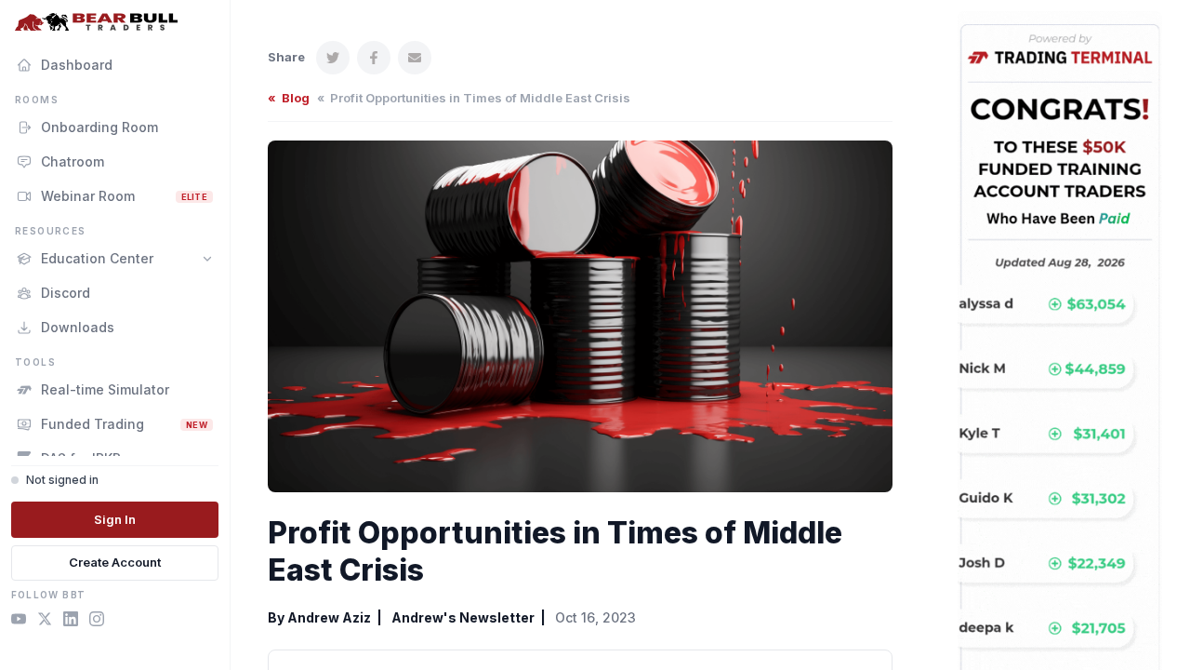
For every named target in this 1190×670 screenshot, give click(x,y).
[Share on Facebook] (373, 57)
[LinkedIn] (70, 622)
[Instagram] (96, 622)
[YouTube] (18, 622)
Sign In (115, 519)
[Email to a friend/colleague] (414, 57)
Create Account (115, 562)
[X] (44, 622)
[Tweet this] (333, 57)
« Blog (289, 97)
